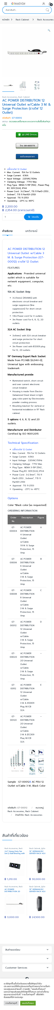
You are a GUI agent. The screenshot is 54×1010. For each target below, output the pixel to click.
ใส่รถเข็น (35, 216)
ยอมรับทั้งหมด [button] (28, 1003)
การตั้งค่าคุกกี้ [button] (11, 1003)
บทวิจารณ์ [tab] (31, 231)
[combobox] (23, 9)
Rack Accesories (9, 97)
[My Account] (43, 3)
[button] (49, 30)
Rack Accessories (33, 815)
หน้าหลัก (5, 19)
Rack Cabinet (22, 19)
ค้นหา (47, 9)
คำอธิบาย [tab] (7, 231)
